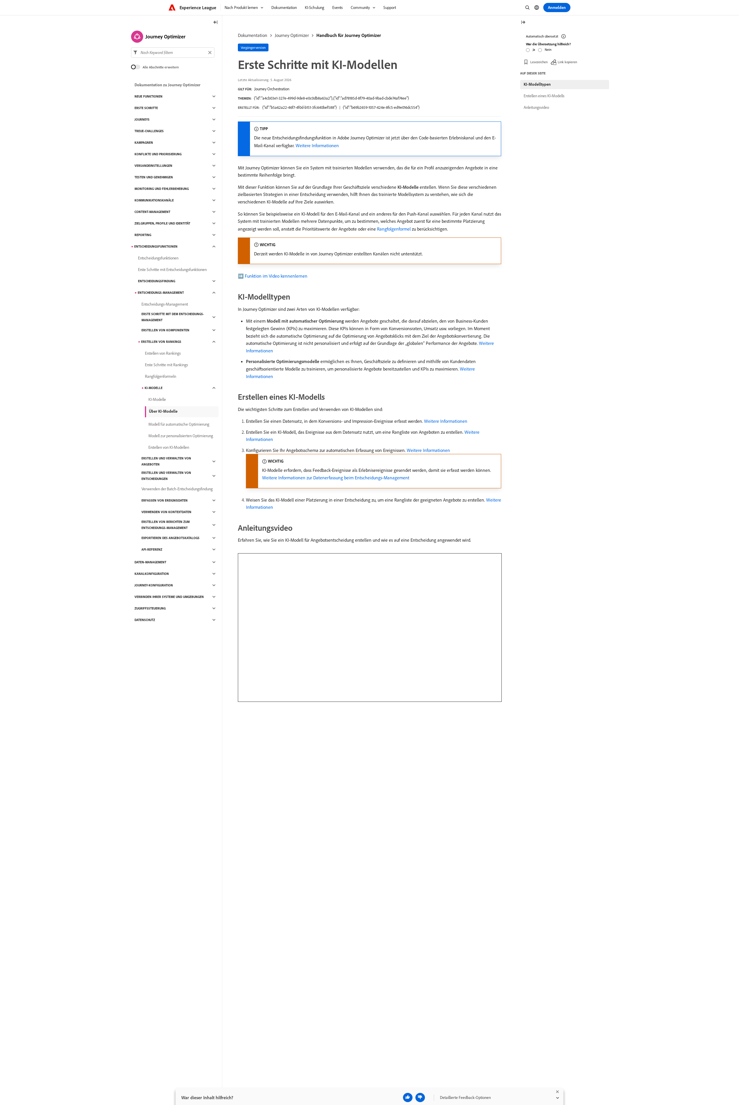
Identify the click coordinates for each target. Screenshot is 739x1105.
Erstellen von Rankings (161, 342)
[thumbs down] (420, 1097)
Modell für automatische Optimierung (178, 424)
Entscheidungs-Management (161, 293)
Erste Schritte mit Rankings (166, 364)
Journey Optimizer (292, 35)
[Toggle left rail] (215, 22)
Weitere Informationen (317, 145)
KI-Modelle (154, 388)
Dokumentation (252, 35)
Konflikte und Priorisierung (158, 154)
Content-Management (152, 212)
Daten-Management (150, 562)
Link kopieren (567, 62)
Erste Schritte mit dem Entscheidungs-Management (172, 317)
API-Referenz (151, 549)
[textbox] (172, 52)
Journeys (142, 119)
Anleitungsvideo (536, 107)
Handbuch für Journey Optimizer (348, 35)
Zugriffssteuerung (150, 608)
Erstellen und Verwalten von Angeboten (166, 461)
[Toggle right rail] (523, 22)
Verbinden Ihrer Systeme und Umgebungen (169, 597)
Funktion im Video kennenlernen (276, 276)
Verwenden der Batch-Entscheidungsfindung (177, 488)
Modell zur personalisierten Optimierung (180, 435)
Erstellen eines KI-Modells (544, 95)
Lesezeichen (539, 62)
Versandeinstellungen (153, 166)
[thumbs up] (408, 1097)
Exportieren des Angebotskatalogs (170, 538)
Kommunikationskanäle (154, 200)
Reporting (143, 235)
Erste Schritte (146, 108)
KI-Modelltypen (537, 84)
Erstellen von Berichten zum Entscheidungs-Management (165, 525)
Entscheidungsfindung (156, 281)
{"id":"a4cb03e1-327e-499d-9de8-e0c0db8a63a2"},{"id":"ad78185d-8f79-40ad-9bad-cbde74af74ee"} (331, 98)
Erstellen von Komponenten (165, 330)
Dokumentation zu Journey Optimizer (167, 84)
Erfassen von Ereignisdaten (164, 500)
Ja (534, 49)
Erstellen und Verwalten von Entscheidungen (166, 476)
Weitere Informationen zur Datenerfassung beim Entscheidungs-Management (335, 477)
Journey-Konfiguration (154, 585)
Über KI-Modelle (163, 411)
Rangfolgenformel (394, 229)
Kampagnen (144, 143)
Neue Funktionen (149, 96)
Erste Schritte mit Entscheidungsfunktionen (172, 269)
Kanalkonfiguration (152, 574)
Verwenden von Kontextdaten (166, 512)
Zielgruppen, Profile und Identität (162, 223)
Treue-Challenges (149, 131)
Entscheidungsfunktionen (156, 246)
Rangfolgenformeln (160, 376)
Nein (548, 49)
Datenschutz (145, 620)
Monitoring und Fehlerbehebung (162, 189)
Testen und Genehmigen (154, 177)
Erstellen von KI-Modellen (168, 447)
